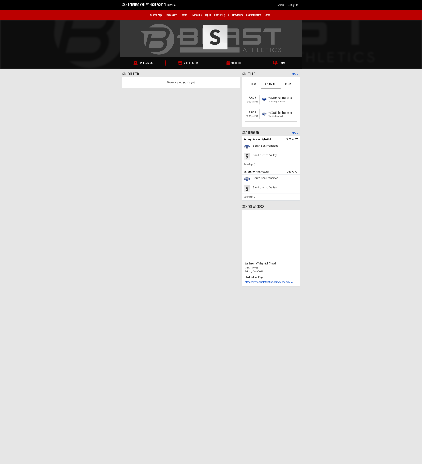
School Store (191, 63)
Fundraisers (145, 63)
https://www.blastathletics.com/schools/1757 (269, 281)
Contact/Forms (253, 15)
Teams (184, 15)
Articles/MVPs (235, 15)
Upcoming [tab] (270, 84)
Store (267, 15)
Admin (280, 5)
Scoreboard (171, 15)
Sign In (294, 5)
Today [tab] (252, 84)
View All (296, 74)
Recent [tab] (289, 84)
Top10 (208, 15)
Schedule (197, 15)
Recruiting (219, 15)
